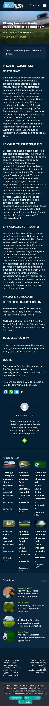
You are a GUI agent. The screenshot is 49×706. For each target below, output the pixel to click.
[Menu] (44, 5)
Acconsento (16, 698)
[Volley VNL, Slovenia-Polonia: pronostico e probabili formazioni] (9, 592)
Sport (29, 588)
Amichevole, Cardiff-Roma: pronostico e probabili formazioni (31, 608)
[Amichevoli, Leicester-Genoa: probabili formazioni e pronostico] (9, 636)
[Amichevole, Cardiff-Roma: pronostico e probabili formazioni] (9, 607)
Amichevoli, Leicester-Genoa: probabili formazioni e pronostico (31, 637)
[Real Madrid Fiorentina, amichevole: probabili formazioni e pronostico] (9, 622)
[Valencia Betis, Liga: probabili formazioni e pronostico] (9, 523)
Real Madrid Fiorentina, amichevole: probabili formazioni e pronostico (29, 623)
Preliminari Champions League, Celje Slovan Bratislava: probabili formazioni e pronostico (24, 489)
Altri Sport (22, 588)
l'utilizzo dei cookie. (35, 693)
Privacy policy (25, 702)
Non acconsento (32, 698)
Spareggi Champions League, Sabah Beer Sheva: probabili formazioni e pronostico (24, 548)
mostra (10, 54)
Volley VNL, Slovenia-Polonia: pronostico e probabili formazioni (28, 593)
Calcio (20, 603)
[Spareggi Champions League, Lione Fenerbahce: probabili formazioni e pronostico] (9, 464)
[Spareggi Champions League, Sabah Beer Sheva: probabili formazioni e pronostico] (24, 523)
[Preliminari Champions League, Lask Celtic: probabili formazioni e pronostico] (40, 523)
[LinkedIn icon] (24, 440)
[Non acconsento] (45, 694)
